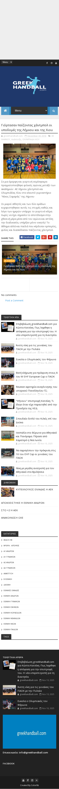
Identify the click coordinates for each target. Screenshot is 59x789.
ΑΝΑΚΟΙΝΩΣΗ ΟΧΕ (12, 517)
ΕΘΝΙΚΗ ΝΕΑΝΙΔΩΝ (12, 618)
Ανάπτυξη (16, 139)
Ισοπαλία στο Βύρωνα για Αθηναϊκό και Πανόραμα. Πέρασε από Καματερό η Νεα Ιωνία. (36, 436)
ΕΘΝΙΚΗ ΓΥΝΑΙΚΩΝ (12, 601)
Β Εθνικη (8, 579)
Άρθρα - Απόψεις (11, 545)
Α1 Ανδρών (9, 551)
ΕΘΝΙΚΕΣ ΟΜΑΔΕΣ (11, 590)
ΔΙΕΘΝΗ (7, 584)
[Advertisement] (29, 30)
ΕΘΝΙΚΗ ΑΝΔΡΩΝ (11, 596)
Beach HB (8, 540)
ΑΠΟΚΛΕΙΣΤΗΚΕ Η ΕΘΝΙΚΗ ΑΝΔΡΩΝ (22, 502)
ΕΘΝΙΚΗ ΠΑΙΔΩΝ (11, 629)
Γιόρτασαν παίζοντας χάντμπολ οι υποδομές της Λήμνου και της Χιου (29, 267)
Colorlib (35, 785)
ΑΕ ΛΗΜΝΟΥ (9, 261)
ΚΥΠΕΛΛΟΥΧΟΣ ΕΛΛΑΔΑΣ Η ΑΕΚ (34, 489)
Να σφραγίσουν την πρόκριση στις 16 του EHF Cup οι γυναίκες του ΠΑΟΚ (36, 454)
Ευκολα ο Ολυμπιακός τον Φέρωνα (36, 359)
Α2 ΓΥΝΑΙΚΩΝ (9, 568)
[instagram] (51, 63)
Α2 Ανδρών (9, 562)
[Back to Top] (36, 780)
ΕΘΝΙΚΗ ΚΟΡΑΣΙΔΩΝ (12, 612)
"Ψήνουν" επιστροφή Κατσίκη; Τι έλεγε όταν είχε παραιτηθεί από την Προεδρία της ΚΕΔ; (36, 404)
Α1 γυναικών (9, 557)
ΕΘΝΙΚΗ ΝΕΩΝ (10, 624)
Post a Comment (14, 300)
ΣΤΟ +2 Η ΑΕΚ (9, 510)
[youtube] (56, 63)
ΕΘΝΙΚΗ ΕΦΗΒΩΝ (11, 607)
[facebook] (47, 63)
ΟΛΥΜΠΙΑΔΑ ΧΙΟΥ (30, 139)
